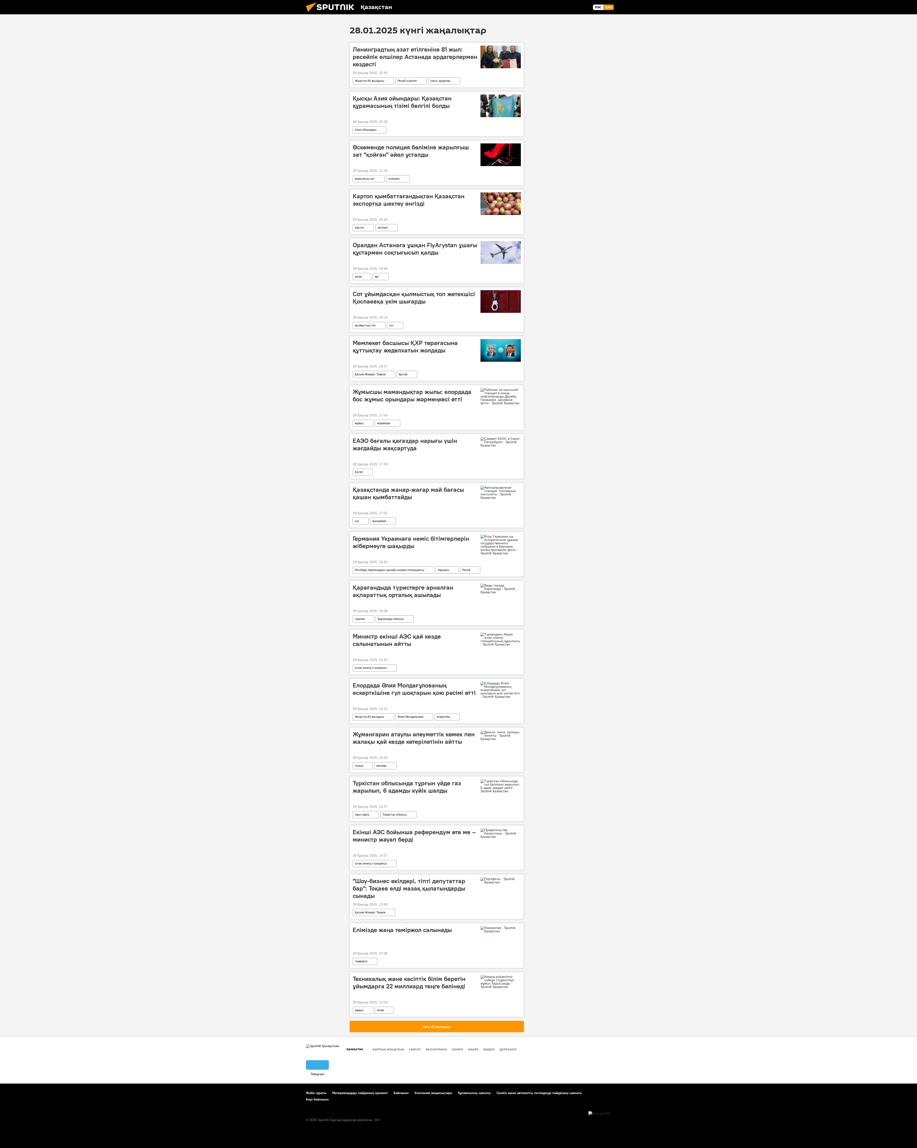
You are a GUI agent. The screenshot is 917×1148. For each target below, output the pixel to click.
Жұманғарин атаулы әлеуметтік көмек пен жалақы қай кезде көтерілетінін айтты (414, 737)
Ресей (466, 570)
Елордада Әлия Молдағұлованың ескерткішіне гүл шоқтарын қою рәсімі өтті (414, 689)
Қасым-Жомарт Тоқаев (370, 374)
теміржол (361, 961)
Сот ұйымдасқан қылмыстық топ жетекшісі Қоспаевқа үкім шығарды (414, 297)
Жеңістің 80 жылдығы (369, 81)
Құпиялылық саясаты (474, 1093)
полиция (394, 178)
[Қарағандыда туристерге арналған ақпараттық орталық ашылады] (500, 589)
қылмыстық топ (365, 325)
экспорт (383, 227)
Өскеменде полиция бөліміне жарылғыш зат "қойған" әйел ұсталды (411, 150)
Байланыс (401, 1093)
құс (377, 276)
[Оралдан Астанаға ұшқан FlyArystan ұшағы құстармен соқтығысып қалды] (500, 252)
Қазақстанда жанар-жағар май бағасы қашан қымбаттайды (408, 493)
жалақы (381, 765)
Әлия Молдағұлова (410, 716)
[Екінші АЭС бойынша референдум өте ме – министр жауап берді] (500, 833)
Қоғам (457, 1049)
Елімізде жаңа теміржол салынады (402, 930)
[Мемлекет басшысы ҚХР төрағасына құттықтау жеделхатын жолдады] (500, 350)
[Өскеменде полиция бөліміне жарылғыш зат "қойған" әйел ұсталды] (500, 154)
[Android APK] (599, 1113)
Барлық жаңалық (388, 1049)
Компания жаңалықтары (433, 1093)
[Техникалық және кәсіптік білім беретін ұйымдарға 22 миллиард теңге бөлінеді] (500, 981)
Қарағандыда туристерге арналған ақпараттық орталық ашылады (403, 591)
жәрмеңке (383, 423)
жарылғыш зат (365, 178)
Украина (443, 570)
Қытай (403, 374)
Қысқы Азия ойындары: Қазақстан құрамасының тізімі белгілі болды (402, 102)
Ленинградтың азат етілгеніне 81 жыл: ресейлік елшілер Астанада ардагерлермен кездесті (415, 57)
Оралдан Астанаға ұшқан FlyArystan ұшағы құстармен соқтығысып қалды (415, 248)
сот (391, 325)
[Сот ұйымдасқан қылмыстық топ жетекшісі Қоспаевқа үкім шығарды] (500, 301)
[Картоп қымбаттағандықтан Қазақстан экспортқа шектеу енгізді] (500, 203)
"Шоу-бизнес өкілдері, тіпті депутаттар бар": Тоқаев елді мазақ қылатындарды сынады (409, 888)
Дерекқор (508, 1049)
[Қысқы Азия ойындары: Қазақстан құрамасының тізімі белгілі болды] (500, 105)
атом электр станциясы (371, 668)
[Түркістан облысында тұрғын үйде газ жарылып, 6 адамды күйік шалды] (500, 786)
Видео (489, 1049)
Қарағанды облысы (391, 619)
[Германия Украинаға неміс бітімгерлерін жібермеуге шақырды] (500, 545)
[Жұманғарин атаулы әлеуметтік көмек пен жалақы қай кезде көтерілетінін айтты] (500, 735)
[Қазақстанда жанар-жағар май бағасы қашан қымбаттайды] (500, 492)
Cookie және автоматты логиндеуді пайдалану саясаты (539, 1093)
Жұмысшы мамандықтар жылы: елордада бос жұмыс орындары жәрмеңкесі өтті (412, 395)
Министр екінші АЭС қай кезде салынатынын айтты (397, 640)
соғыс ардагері (440, 81)
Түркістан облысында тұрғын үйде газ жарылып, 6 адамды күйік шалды (407, 786)
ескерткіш (443, 716)
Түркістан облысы (395, 814)
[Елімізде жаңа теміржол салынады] (500, 929)
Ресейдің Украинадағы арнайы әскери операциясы (389, 570)
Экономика (436, 1049)
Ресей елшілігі (407, 81)
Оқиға (473, 1049)
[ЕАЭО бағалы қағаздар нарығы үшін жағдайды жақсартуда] (500, 442)
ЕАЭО (359, 472)
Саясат (415, 1049)
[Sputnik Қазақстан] (332, 13)
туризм (359, 619)
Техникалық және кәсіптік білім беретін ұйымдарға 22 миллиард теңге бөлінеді (409, 982)
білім (380, 1010)
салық (359, 765)
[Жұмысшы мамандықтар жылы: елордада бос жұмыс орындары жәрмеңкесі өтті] (500, 396)
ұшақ (358, 276)
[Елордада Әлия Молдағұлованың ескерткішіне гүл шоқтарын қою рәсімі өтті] (500, 689)
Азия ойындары (366, 129)
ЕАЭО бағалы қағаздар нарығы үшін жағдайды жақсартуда (405, 444)
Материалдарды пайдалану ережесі (360, 1093)
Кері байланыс (317, 1099)
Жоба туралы (316, 1093)
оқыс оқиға (362, 814)
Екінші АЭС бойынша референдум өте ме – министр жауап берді (414, 835)
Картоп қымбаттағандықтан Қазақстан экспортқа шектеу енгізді (408, 199)
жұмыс (359, 423)
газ (357, 521)
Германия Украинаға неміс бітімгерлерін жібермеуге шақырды (411, 542)
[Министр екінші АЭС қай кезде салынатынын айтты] (500, 639)
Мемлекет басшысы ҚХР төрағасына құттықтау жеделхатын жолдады (405, 346)
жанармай (379, 521)
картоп (359, 227)
